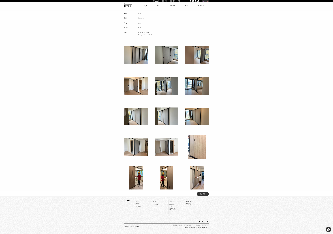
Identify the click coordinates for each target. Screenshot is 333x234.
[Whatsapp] (190, 1)
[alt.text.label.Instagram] (193, 1)
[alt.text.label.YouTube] (198, 1)
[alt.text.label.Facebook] (196, 1)
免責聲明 (188, 204)
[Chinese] (207, 1)
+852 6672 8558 (204, 225)
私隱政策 (188, 201)
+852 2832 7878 (189, 225)
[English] (203, 1)
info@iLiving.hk (178, 225)
